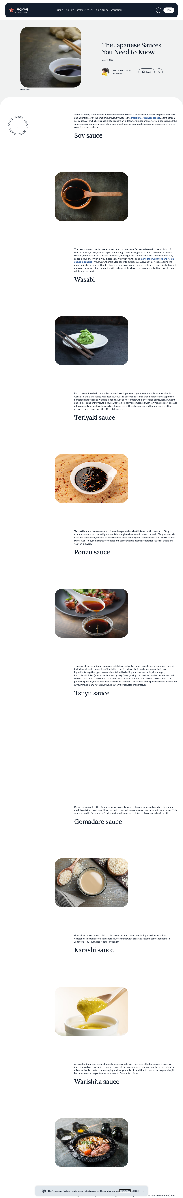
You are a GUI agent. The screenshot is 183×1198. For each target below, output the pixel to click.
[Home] (18, 9)
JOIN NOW (125, 1191)
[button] (158, 10)
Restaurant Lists (85, 10)
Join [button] (169, 10)
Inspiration (116, 10)
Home (60, 10)
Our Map (70, 10)
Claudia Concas (123, 70)
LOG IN (136, 1191)
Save (148, 72)
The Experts (102, 10)
